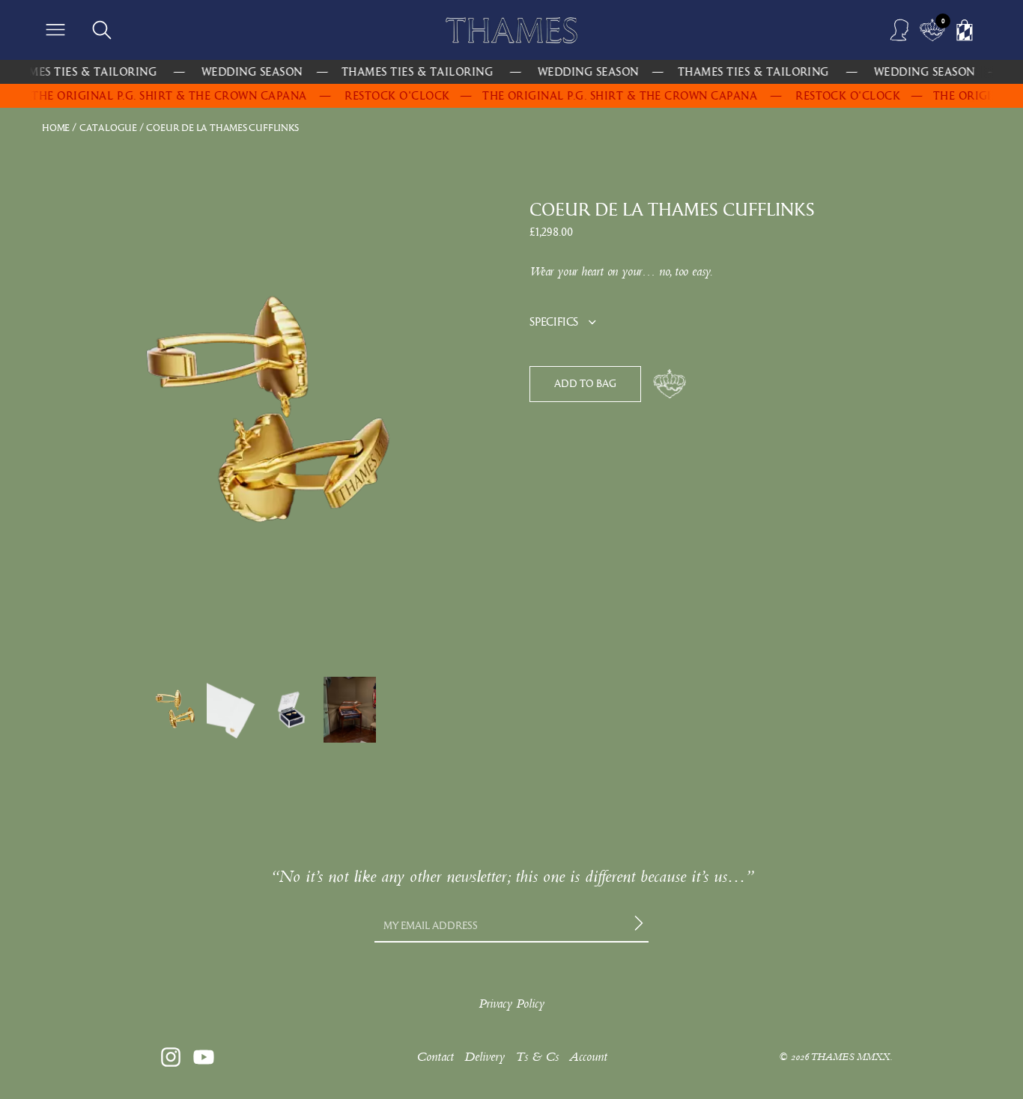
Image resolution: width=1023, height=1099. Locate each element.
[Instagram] (171, 1057)
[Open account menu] (900, 29)
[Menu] (55, 30)
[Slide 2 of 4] (233, 710)
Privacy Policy (511, 1003)
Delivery (484, 1057)
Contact (435, 1057)
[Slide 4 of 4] (350, 710)
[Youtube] (204, 1057)
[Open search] (101, 29)
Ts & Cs (537, 1057)
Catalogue (108, 127)
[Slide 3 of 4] (291, 710)
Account (588, 1057)
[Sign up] (641, 926)
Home (56, 127)
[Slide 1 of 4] (174, 710)
